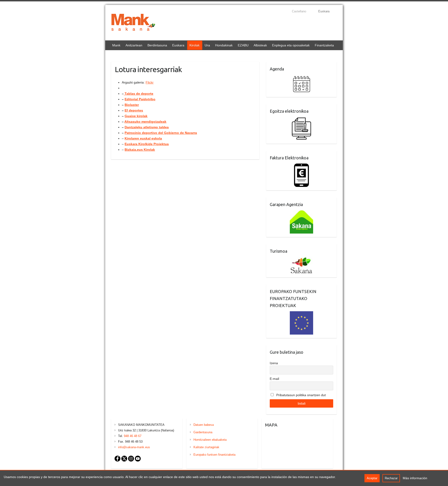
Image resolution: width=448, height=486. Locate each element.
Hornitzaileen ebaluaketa (210, 439)
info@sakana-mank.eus (134, 447)
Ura (207, 45)
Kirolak (194, 45)
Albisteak (260, 45)
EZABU (243, 45)
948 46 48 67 (132, 436)
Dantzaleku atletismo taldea (147, 127)
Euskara (178, 45)
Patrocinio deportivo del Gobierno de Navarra (161, 133)
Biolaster (132, 105)
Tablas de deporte (138, 93)
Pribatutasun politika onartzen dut (300, 395)
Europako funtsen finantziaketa (214, 454)
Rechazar (391, 478)
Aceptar (372, 478)
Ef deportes (134, 110)
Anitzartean (134, 45)
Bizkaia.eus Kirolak (140, 149)
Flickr (150, 82)
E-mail (274, 379)
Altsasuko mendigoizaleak (145, 121)
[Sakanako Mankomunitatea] (133, 23)
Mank (116, 45)
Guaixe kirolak (136, 116)
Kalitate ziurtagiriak (206, 447)
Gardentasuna (202, 432)
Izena (274, 363)
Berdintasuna (157, 45)
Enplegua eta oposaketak (291, 45)
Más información (415, 478)
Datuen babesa (203, 425)
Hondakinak (224, 45)
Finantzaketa (324, 45)
